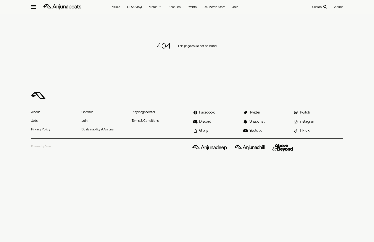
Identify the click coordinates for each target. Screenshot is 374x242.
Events (192, 7)
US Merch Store (214, 7)
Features (175, 7)
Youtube (255, 130)
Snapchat (256, 121)
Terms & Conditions (145, 121)
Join (235, 7)
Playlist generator (143, 112)
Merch (153, 7)
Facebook (206, 112)
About (35, 112)
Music (116, 7)
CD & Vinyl (134, 7)
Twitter (254, 112)
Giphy (203, 130)
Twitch (305, 112)
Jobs (34, 121)
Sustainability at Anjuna (97, 129)
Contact (87, 112)
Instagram (307, 121)
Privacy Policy (40, 129)
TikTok (304, 130)
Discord (205, 121)
